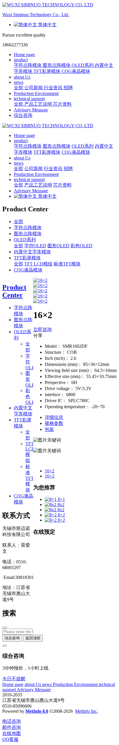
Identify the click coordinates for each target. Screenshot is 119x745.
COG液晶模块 (28, 269)
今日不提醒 (13, 678)
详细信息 (54, 417)
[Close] (4, 646)
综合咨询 (23, 115)
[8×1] (51, 499)
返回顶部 (32, 638)
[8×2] (51, 514)
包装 (49, 429)
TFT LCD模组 (38, 263)
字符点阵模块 (28, 227)
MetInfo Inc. (86, 711)
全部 (19, 87)
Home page (24, 54)
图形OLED (58, 245)
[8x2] (51, 504)
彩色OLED (81, 245)
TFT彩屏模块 (27, 257)
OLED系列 (25, 239)
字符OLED (35, 245)
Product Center (14, 291)
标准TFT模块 (67, 263)
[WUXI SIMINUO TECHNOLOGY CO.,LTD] (59, 125)
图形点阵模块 (28, 233)
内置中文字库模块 (32, 251)
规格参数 (54, 423)
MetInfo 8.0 (36, 711)
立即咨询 (42, 329)
